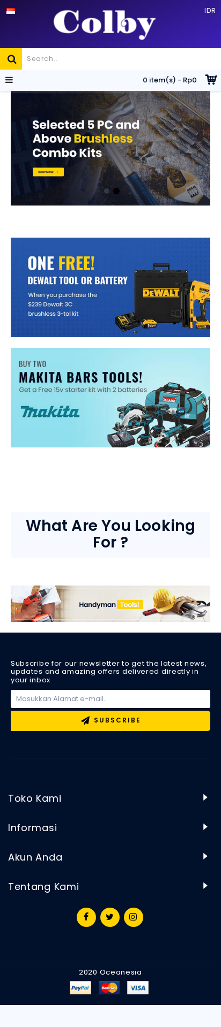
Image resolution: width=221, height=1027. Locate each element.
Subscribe (117, 720)
